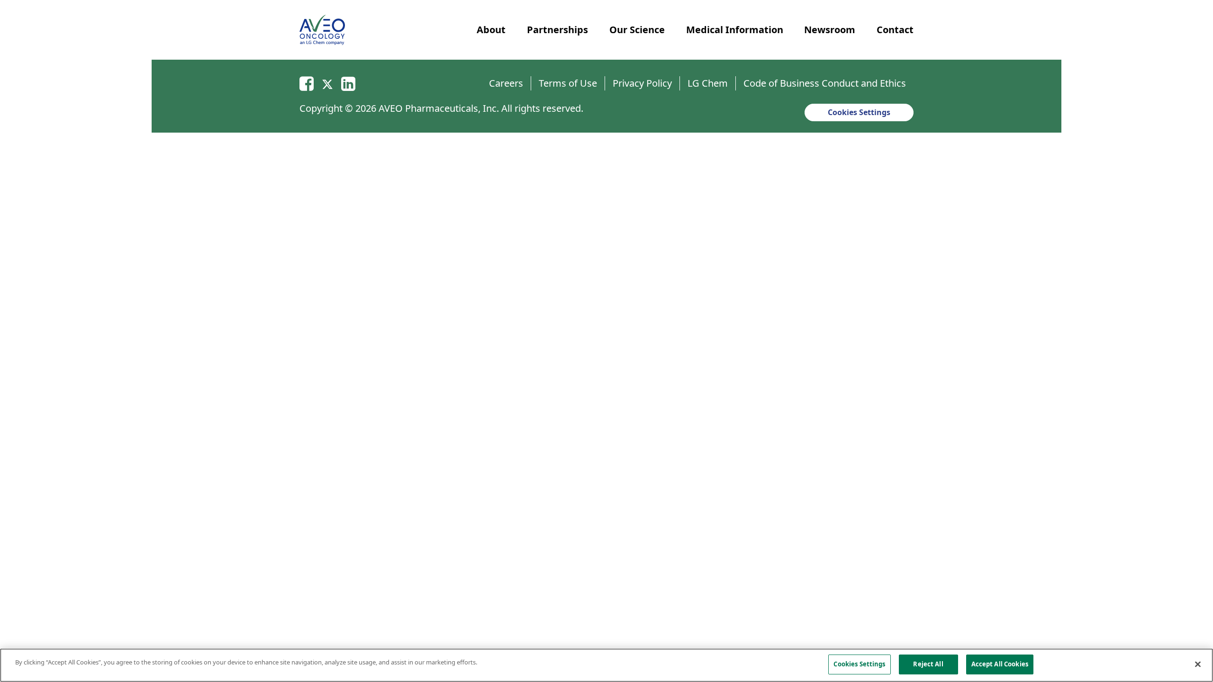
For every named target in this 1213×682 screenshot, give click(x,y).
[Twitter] (327, 83)
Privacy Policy (642, 83)
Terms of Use (568, 83)
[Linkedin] (348, 83)
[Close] (1197, 664)
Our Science (637, 29)
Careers (506, 83)
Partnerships (557, 29)
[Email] (306, 83)
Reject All (928, 664)
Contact (895, 29)
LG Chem (708, 83)
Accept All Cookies (999, 664)
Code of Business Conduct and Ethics (824, 83)
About (491, 29)
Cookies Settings (859, 112)
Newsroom (829, 29)
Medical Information (734, 29)
